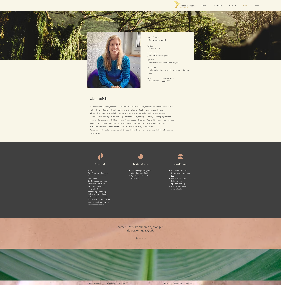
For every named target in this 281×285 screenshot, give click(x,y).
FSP (163, 81)
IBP (172, 176)
